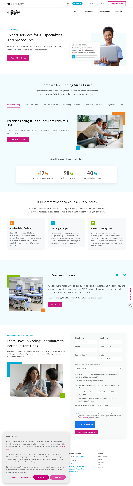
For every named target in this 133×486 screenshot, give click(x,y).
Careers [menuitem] (73, 4)
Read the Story (55, 304)
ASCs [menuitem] (75, 12)
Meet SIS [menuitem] (101, 462)
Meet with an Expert (18, 58)
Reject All (58, 477)
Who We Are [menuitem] (104, 12)
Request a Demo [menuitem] (117, 4)
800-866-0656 (81, 456)
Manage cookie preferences (21, 477)
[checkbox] (98, 392)
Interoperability (73, 472)
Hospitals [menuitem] (88, 12)
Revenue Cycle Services (76, 466)
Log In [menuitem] (103, 4)
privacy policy (84, 418)
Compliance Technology (76, 469)
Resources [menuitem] (118, 12)
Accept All (41, 477)
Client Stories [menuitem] (103, 456)
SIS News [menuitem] (101, 465)
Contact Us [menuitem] (92, 4)
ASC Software (73, 464)
